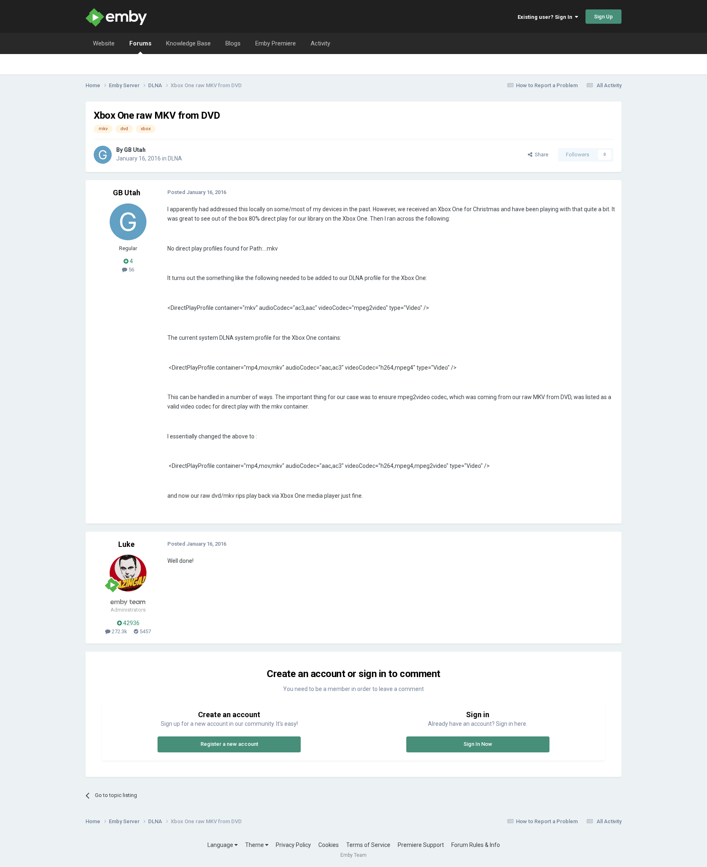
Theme (255, 845)
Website (104, 43)
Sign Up (603, 17)
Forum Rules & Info (475, 845)
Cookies (328, 845)
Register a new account (229, 744)
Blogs (233, 43)
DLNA (175, 158)
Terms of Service (368, 845)
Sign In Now (478, 744)
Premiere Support (421, 845)
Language (220, 845)
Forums (140, 43)
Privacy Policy (293, 845)
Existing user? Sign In (546, 17)
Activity (320, 43)
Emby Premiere (275, 43)
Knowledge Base (188, 43)
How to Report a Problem (547, 85)
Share (540, 154)
